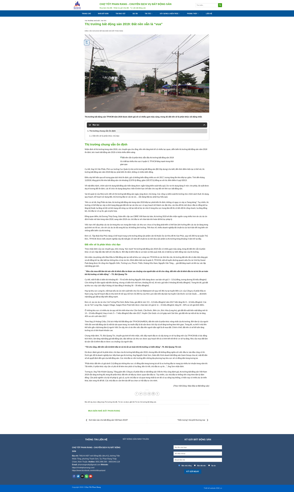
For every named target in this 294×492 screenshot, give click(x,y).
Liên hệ (209, 13)
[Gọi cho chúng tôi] (86, 476)
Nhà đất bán (103, 13)
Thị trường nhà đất (92, 20)
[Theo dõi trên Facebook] (74, 476)
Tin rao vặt (121, 13)
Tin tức (148, 13)
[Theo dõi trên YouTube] (91, 476)
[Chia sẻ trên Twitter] (141, 394)
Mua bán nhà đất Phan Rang (112, 31)
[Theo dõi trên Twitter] (78, 476)
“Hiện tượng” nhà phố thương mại (191, 420)
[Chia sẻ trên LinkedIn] (153, 394)
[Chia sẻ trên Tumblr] (157, 394)
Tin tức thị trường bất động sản (145, 402)
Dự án (135, 13)
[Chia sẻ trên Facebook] (137, 394)
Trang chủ (86, 13)
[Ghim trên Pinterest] (149, 394)
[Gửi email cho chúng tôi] (82, 476)
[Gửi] (220, 5)
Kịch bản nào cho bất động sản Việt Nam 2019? (108, 420)
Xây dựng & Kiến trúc (169, 13)
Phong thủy (192, 13)
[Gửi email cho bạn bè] (145, 394)
